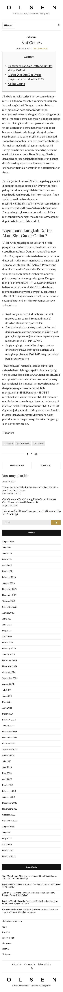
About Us (16, 964)
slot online (39, 443)
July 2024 (6, 690)
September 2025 (10, 607)
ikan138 (6, 932)
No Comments (40, 48)
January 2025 (8, 654)
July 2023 (6, 761)
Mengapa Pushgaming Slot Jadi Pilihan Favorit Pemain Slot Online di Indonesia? (31, 885)
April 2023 (7, 779)
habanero (8, 443)
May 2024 (7, 702)
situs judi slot (8, 938)
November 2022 (9, 809)
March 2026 (7, 571)
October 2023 (8, 743)
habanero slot (23, 443)
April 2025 (7, 636)
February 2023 (9, 791)
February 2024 (9, 719)
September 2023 (10, 749)
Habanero (31, 36)
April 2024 (7, 708)
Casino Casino (16, 83)
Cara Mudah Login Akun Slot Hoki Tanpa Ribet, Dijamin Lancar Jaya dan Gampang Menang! (29, 877)
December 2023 (9, 731)
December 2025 (9, 589)
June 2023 (7, 767)
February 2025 (9, 648)
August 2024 (8, 684)
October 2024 (8, 672)
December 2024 (9, 660)
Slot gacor (6, 954)
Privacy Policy (44, 964)
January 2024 (8, 725)
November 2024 (9, 666)
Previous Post (17, 465)
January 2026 (8, 583)
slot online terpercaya (12, 921)
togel (4, 927)
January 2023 (8, 797)
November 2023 (9, 737)
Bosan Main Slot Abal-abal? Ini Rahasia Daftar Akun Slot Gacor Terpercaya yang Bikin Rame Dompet (30, 910)
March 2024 (7, 714)
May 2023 (7, 773)
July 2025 (6, 619)
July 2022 (6, 832)
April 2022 (7, 844)
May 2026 (7, 559)
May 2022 (7, 838)
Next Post (46, 465)
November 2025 (9, 595)
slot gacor (6, 943)
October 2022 (8, 815)
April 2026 (7, 565)
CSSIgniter (45, 985)
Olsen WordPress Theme (24, 985)
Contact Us (29, 964)
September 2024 (10, 678)
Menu (10, 25)
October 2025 (8, 601)
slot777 (5, 949)
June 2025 (7, 624)
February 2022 (9, 856)
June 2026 (7, 553)
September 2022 (10, 820)
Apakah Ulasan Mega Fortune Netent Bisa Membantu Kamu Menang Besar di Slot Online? (28, 893)
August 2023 (8, 755)
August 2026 (8, 541)
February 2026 (9, 577)
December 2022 (9, 803)
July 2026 (6, 547)
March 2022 (7, 850)
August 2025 (8, 613)
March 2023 (7, 785)
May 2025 (7, 630)
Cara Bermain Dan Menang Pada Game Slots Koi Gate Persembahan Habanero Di (29, 501)
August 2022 (8, 826)
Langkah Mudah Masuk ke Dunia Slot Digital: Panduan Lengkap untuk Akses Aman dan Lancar (30, 902)
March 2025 (7, 642)
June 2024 (7, 696)
